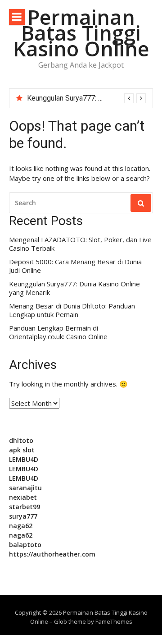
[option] (86, 98)
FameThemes (113, 621)
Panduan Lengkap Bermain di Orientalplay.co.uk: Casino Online (58, 332)
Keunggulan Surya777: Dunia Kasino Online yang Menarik (74, 288)
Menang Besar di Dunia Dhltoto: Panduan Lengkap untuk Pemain (72, 310)
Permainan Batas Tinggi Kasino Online (81, 32)
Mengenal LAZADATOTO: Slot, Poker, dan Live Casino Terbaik (80, 244)
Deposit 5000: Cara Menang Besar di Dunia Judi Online (75, 266)
